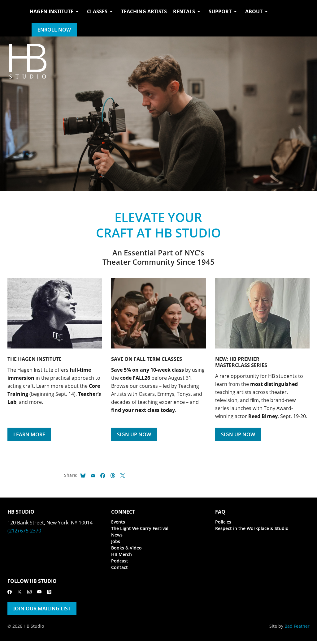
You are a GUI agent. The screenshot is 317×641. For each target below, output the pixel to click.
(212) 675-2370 (24, 530)
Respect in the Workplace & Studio (252, 528)
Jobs (115, 541)
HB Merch (121, 554)
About (254, 11)
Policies (223, 522)
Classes (97, 11)
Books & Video (126, 548)
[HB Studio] (13, 18)
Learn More (29, 434)
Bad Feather (297, 626)
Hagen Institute (51, 11)
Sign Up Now (134, 434)
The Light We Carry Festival (139, 528)
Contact (119, 567)
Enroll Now (54, 29)
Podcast (119, 561)
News (117, 535)
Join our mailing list (42, 608)
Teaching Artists (144, 11)
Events (118, 522)
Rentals (184, 11)
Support (220, 11)
